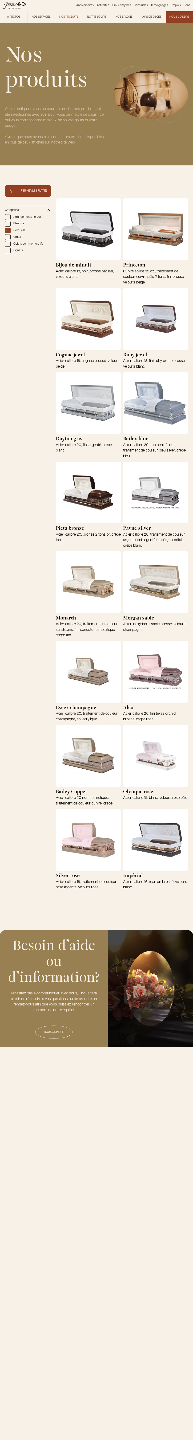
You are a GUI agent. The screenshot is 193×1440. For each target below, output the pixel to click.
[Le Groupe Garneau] (14, 5)
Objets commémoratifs (28, 243)
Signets (18, 250)
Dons (187, 5)
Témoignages (159, 5)
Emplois (176, 5)
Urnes (17, 237)
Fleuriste (18, 223)
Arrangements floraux (27, 217)
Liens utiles (141, 5)
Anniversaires (85, 5)
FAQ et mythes (121, 5)
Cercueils (19, 230)
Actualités (102, 5)
